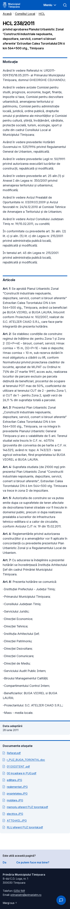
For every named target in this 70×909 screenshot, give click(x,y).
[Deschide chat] (61, 900)
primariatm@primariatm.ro (26, 895)
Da (4, 862)
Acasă (7, 14)
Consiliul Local (25, 14)
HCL (42, 14)
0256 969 (19, 890)
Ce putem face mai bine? (32, 862)
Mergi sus (8, 903)
